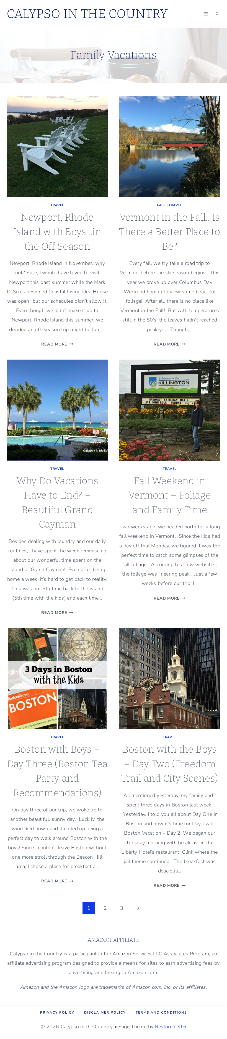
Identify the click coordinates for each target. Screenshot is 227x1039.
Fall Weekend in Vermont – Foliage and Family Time (169, 495)
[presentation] (57, 146)
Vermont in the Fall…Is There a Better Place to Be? (169, 232)
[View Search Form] (217, 13)
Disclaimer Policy (105, 1012)
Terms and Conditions (161, 1012)
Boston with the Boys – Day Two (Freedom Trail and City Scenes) (169, 763)
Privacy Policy (57, 1012)
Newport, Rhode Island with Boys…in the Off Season (57, 232)
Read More (57, 344)
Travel (57, 205)
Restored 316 (170, 1026)
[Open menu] (206, 13)
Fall (161, 205)
